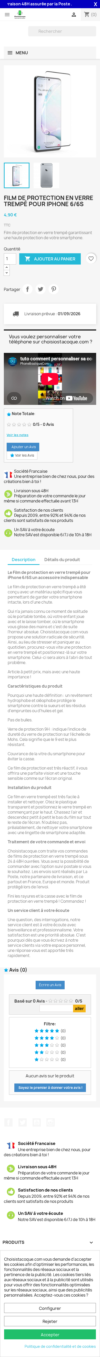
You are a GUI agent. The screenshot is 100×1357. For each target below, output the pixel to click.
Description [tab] (23, 559)
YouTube (37, 1122)
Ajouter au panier (50, 259)
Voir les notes (17, 435)
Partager (27, 289)
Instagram (50, 1122)
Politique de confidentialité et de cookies (60, 1346)
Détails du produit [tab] (62, 559)
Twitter (22, 1122)
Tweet (40, 289)
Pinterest (53, 289)
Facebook (8, 1122)
